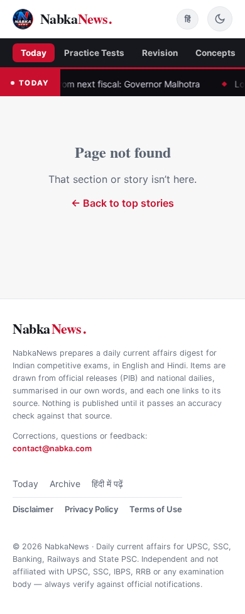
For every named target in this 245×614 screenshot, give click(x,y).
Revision (160, 53)
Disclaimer (33, 509)
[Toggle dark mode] (219, 18)
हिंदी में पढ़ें (107, 483)
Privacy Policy (91, 509)
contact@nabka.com (52, 448)
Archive (65, 483)
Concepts (215, 53)
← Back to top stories (122, 203)
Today (33, 53)
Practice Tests (94, 53)
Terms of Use (155, 509)
